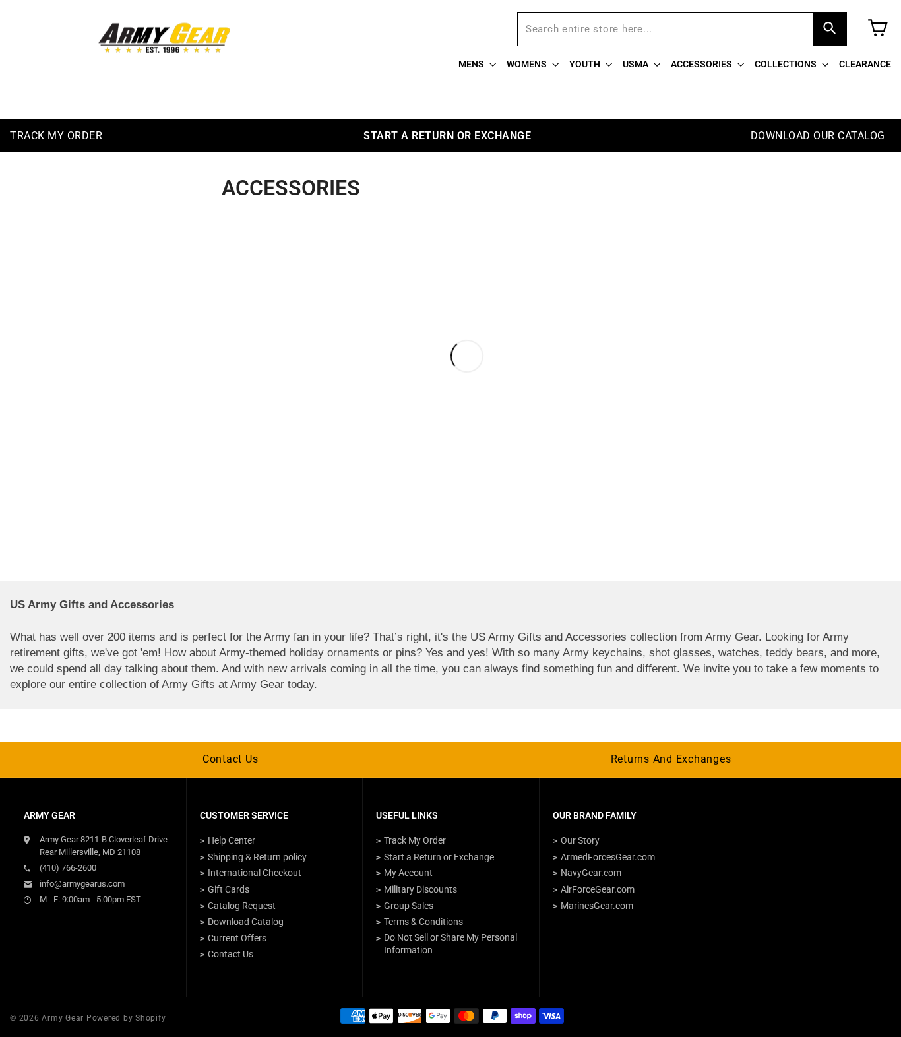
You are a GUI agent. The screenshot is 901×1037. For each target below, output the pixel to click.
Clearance (865, 64)
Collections (787, 64)
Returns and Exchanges (671, 759)
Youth (585, 64)
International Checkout (254, 872)
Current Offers (237, 938)
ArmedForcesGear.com (608, 857)
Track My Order (415, 840)
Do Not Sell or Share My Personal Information (450, 944)
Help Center (231, 840)
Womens (528, 64)
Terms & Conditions (423, 921)
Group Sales (408, 905)
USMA (636, 64)
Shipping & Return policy (257, 857)
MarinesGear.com (597, 905)
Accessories (702, 64)
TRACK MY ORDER (56, 135)
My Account (408, 872)
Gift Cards (228, 889)
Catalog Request (242, 905)
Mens (472, 64)
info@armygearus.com (82, 884)
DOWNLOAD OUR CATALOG (818, 135)
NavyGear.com (591, 872)
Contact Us (230, 759)
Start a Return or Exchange (439, 857)
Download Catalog (246, 921)
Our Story (580, 840)
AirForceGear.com (598, 889)
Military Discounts (420, 889)
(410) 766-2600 (68, 868)
